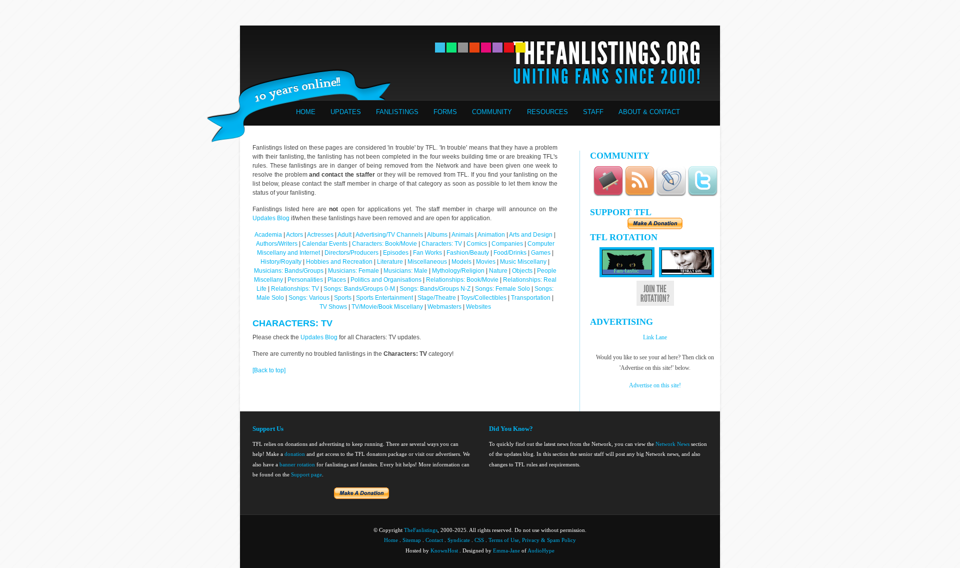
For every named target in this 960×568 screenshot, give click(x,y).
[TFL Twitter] (703, 194)
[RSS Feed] (639, 194)
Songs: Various (309, 297)
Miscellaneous (428, 261)
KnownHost (444, 550)
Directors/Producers (351, 252)
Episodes (395, 252)
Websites (478, 306)
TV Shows (334, 306)
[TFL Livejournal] (671, 194)
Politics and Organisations (386, 279)
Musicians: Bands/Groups (289, 270)
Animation (491, 234)
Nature (498, 270)
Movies (486, 261)
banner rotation (297, 464)
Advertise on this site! (655, 385)
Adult (345, 234)
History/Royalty (281, 261)
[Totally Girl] (687, 275)
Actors (294, 234)
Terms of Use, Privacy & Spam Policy (532, 540)
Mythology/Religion (458, 270)
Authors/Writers (277, 243)
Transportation (530, 297)
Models (462, 261)
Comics (476, 243)
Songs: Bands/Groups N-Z (435, 288)
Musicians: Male (406, 270)
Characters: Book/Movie (384, 243)
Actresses (320, 234)
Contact (434, 540)
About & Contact (649, 112)
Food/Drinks (511, 252)
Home (306, 112)
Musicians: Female (353, 270)
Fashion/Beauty (467, 252)
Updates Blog (271, 218)
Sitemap (411, 540)
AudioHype (541, 550)
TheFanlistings (421, 530)
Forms (445, 112)
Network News (673, 444)
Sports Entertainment (384, 297)
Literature (390, 261)
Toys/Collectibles (483, 297)
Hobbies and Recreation (339, 261)
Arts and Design (530, 234)
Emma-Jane (506, 550)
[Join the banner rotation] (655, 304)
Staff (593, 112)
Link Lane (655, 337)
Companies (507, 243)
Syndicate (459, 540)
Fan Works (427, 252)
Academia (268, 234)
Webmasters (445, 306)
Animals (463, 234)
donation (294, 454)
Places (337, 279)
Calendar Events (325, 243)
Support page (306, 474)
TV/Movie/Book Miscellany (387, 306)
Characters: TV (442, 243)
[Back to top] (269, 370)
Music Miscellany (523, 261)
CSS (479, 540)
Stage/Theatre (437, 297)
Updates (345, 112)
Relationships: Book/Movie (462, 279)
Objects (522, 270)
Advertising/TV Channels (389, 234)
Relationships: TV (295, 288)
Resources (547, 112)
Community (492, 112)
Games (540, 252)
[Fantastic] (627, 275)
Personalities (305, 279)
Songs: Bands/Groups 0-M (359, 288)
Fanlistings (397, 112)
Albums (437, 234)
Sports (343, 297)
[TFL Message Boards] (608, 194)
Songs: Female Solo (502, 288)
